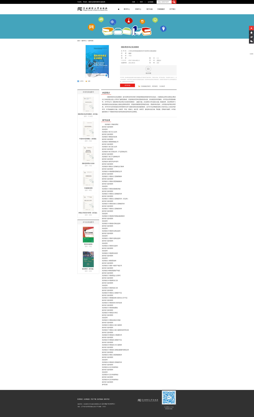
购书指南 (100, 399)
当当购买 (162, 86)
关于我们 (172, 9)
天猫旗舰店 (161, 9)
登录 (141, 2)
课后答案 (148, 73)
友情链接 (87, 399)
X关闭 (251, 54)
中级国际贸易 (88, 188)
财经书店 (107, 399)
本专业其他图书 (88, 222)
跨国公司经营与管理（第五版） (88, 213)
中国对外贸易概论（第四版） (88, 139)
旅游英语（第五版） (88, 269)
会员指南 (150, 2)
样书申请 (127, 85)
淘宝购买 (155, 86)
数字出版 (150, 9)
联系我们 (80, 399)
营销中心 (138, 9)
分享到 (81, 81)
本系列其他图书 (88, 92)
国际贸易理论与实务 (88, 163)
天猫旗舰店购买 (146, 86)
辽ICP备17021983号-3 (108, 404)
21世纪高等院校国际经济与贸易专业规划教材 (142, 51)
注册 (133, 2)
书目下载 (93, 399)
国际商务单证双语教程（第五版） (88, 114)
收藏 (89, 81)
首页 (78, 40)
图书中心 (127, 9)
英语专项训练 (88, 244)
